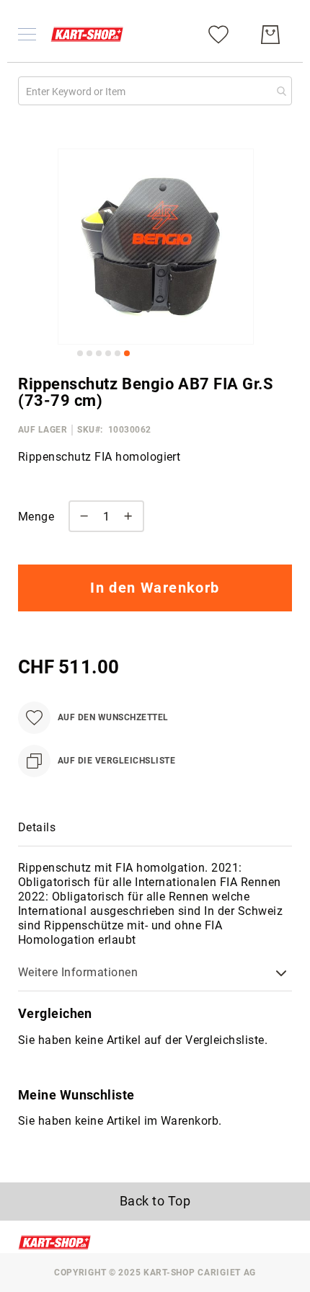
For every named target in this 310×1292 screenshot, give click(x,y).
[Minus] (81, 516)
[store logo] (86, 34)
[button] (80, 353)
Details (37, 827)
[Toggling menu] (27, 34)
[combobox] (155, 90)
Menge (36, 516)
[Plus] (132, 516)
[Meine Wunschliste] (218, 33)
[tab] (155, 828)
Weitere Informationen (78, 972)
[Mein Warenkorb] (270, 34)
